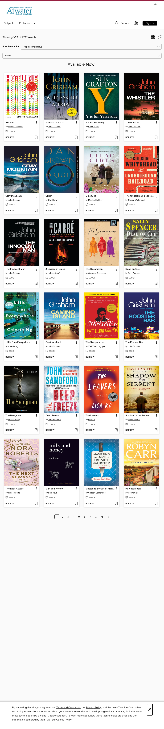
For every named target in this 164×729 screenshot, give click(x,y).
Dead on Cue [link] (132, 269)
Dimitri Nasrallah (15, 126)
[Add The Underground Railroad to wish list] (156, 211)
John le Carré (54, 273)
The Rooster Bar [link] (134, 342)
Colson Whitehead (136, 200)
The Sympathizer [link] (95, 342)
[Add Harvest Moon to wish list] (156, 504)
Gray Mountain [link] (13, 196)
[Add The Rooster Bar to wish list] (156, 357)
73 (101, 517)
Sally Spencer (134, 273)
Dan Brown (53, 200)
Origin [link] (48, 196)
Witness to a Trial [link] (54, 122)
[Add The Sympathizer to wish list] (116, 357)
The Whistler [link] (132, 122)
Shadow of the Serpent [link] (137, 415)
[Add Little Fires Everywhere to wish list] (36, 357)
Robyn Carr (133, 493)
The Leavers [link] (92, 415)
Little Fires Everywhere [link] (17, 342)
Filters (8, 55)
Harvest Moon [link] (133, 488)
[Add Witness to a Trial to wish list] (76, 137)
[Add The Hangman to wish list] (36, 430)
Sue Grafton (93, 126)
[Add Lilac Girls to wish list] (116, 211)
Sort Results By (10, 46)
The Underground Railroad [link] (140, 196)
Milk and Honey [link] (54, 488)
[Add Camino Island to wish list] (76, 357)
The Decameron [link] (94, 269)
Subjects (9, 23)
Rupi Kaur (52, 493)
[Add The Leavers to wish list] (116, 430)
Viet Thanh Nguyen (96, 346)
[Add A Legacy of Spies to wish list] (76, 284)
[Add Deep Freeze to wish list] (76, 430)
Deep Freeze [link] (52, 415)
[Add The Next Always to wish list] (36, 504)
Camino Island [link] (53, 342)
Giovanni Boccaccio (97, 273)
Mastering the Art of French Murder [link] (100, 488)
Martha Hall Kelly (95, 200)
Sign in (150, 23)
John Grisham (54, 126)
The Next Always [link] (14, 488)
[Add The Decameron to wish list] (116, 284)
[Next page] (109, 517)
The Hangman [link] (13, 415)
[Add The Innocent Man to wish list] (36, 284)
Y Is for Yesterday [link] (95, 122)
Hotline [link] (9, 122)
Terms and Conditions (68, 707)
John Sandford (54, 419)
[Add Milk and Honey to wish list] (76, 504)
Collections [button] (26, 23)
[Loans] (136, 24)
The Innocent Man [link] (15, 269)
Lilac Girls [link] (91, 196)
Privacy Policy (93, 707)
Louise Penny (14, 419)
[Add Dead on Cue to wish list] (156, 284)
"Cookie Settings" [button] (56, 715)
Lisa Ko (91, 419)
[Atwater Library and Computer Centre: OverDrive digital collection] (19, 11)
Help (155, 4)
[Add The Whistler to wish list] (156, 137)
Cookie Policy (63, 719)
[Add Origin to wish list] (76, 211)
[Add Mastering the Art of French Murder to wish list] (116, 504)
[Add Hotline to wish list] (36, 137)
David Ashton (134, 419)
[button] (121, 24)
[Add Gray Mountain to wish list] (36, 211)
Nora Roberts (14, 493)
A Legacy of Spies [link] (55, 269)
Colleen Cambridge (97, 493)
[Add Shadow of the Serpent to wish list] (156, 430)
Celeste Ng (13, 346)
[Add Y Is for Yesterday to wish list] (116, 137)
